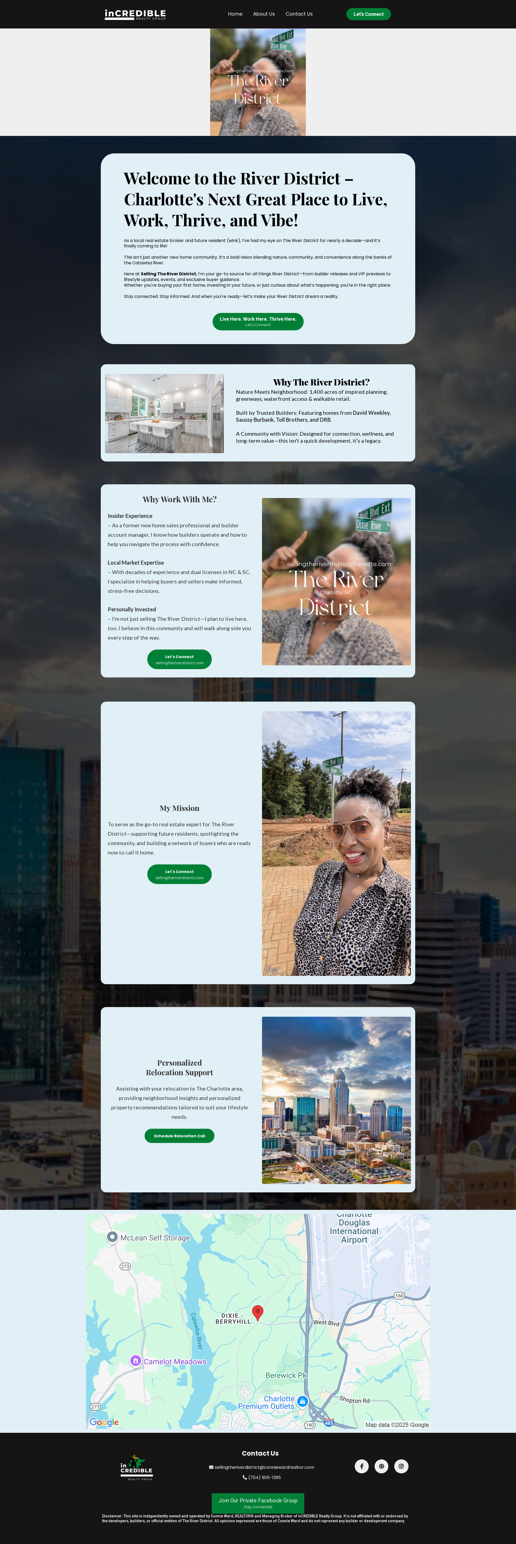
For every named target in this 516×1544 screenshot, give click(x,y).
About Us (264, 13)
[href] (258, 1321)
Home (235, 13)
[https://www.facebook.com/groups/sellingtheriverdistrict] (362, 1466)
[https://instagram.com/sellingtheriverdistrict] (401, 1466)
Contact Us (299, 13)
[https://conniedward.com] (381, 1466)
